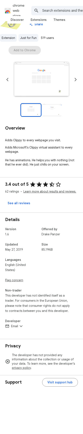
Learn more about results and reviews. (49, 191)
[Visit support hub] (60, 382)
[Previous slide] (7, 79)
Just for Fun (28, 38)
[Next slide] (75, 79)
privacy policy (21, 368)
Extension (8, 38)
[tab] (17, 20)
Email (14, 326)
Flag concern (14, 280)
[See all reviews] (19, 203)
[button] (41, 79)
